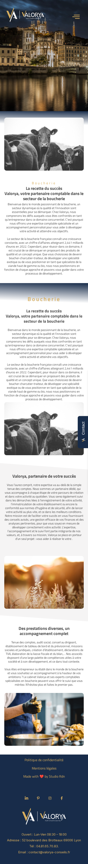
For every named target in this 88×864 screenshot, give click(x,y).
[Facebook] (62, 798)
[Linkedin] (26, 798)
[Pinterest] (38, 798)
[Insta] (50, 798)
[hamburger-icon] (77, 16)
